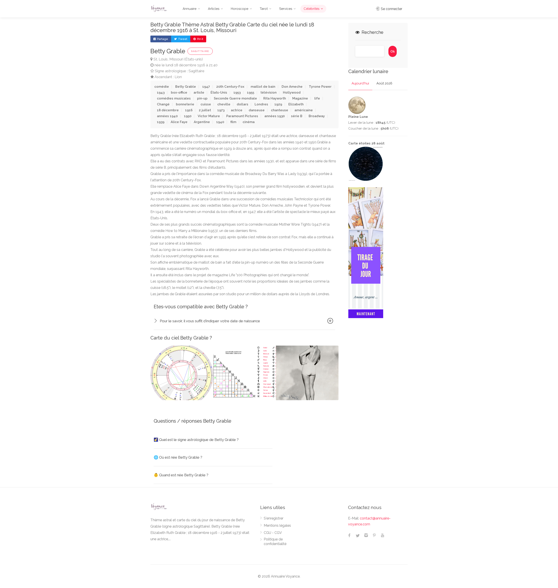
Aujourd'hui (360, 83)
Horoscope (239, 9)
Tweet (182, 39)
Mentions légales (277, 525)
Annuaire (189, 9)
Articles (213, 9)
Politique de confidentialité (275, 541)
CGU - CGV (273, 533)
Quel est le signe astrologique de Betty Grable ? (196, 439)
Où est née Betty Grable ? (178, 457)
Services (285, 9)
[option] (181, 373)
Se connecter (391, 9)
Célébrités (311, 9)
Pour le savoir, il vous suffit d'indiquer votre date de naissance (210, 321)
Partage (162, 39)
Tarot (264, 9)
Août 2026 (384, 83)
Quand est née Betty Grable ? (181, 475)
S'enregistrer (273, 518)
